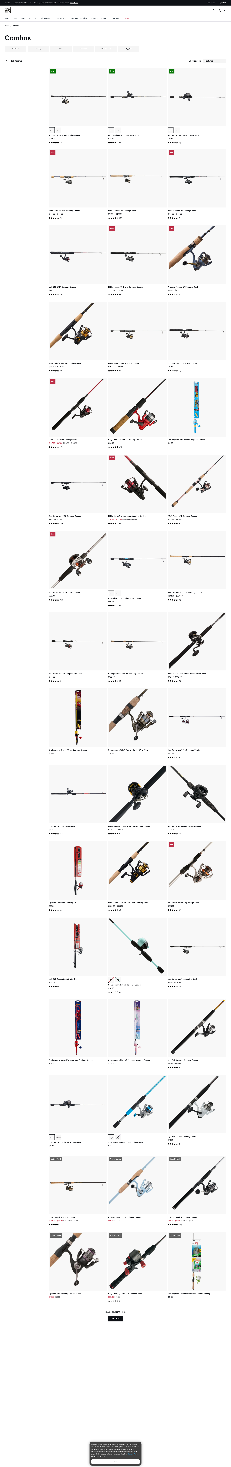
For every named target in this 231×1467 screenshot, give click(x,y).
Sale (127, 18)
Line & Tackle (60, 18)
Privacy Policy (133, 1454)
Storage (94, 18)
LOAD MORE (115, 1318)
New (7, 18)
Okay (115, 1461)
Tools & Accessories (78, 18)
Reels (15, 18)
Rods (23, 18)
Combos (32, 18)
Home (7, 26)
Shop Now (82, 3)
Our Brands (117, 18)
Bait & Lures (45, 18)
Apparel (104, 18)
